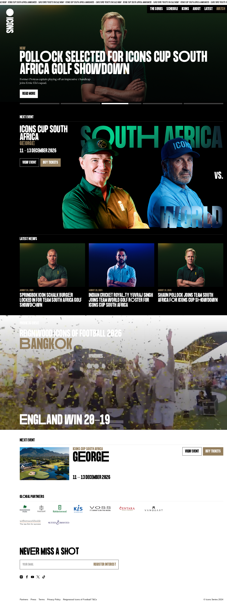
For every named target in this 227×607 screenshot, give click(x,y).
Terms (42, 599)
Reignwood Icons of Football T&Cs (80, 599)
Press (33, 599)
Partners (24, 599)
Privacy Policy (54, 599)
